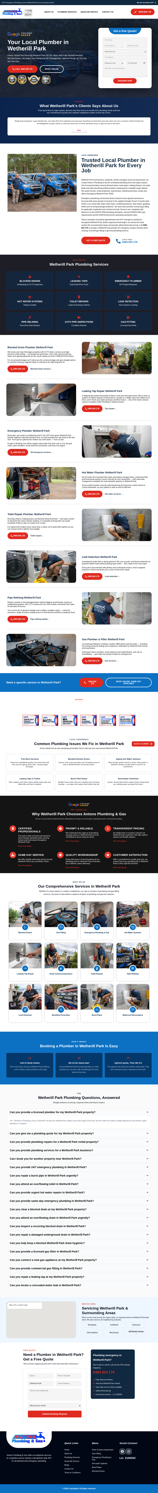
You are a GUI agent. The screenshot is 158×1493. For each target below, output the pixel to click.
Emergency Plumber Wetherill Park (29, 430)
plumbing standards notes (126, 215)
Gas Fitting (128, 322)
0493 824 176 (129, 242)
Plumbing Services (67, 12)
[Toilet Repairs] (78, 297)
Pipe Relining (29, 322)
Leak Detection (128, 301)
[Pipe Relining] (29, 317)
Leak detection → (112, 576)
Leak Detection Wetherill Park (99, 557)
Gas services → (111, 661)
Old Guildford (92, 1333)
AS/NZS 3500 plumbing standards (108, 212)
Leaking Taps (79, 281)
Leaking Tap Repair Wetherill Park (102, 391)
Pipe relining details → (40, 619)
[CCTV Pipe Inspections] (78, 317)
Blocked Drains (30, 281)
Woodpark (92, 1325)
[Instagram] (129, 1451)
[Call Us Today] (118, 241)
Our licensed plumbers (90, 185)
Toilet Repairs (79, 301)
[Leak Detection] (128, 297)
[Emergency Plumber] (128, 276)
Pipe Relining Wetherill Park (24, 597)
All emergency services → (41, 452)
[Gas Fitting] (128, 317)
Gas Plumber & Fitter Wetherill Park (103, 639)
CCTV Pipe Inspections (79, 322)
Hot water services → (114, 494)
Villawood (136, 1325)
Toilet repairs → (37, 536)
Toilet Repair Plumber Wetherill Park (29, 514)
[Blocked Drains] (29, 276)
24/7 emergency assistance (131, 220)
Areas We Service (89, 12)
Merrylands (114, 1333)
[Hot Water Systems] (29, 297)
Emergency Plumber (128, 281)
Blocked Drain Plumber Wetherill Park (30, 347)
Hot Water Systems (29, 301)
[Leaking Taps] (78, 276)
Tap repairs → (111, 409)
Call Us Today (127, 239)
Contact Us (107, 12)
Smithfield (114, 1325)
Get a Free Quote (25, 846)
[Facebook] (122, 1451)
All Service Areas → (136, 1333)
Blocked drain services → (41, 369)
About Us (49, 12)
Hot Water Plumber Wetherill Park (102, 472)
